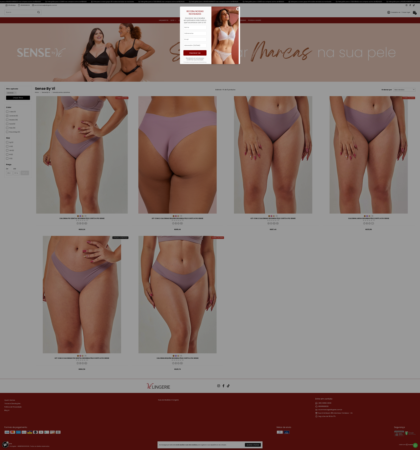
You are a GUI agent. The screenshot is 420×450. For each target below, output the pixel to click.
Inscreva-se (194, 53)
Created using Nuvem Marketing (195, 62)
